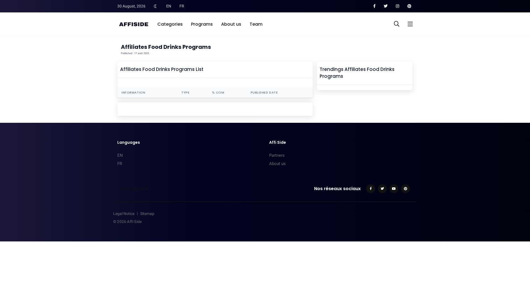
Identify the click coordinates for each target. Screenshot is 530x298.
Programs (202, 24)
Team (256, 24)
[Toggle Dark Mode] (155, 6)
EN (168, 6)
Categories (170, 24)
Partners (277, 155)
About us (231, 24)
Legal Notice (123, 213)
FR (181, 6)
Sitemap (147, 213)
